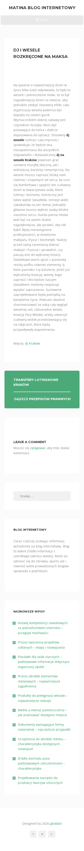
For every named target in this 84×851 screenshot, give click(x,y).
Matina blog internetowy (42, 7)
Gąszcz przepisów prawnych (42, 399)
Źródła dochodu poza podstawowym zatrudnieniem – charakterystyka (41, 763)
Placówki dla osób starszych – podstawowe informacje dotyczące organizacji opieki (43, 662)
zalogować (37, 448)
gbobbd (56, 823)
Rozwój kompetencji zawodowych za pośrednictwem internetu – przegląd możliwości (43, 628)
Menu (42, 21)
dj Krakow (32, 343)
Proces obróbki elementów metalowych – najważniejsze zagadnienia (39, 681)
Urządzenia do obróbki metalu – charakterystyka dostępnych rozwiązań (42, 744)
